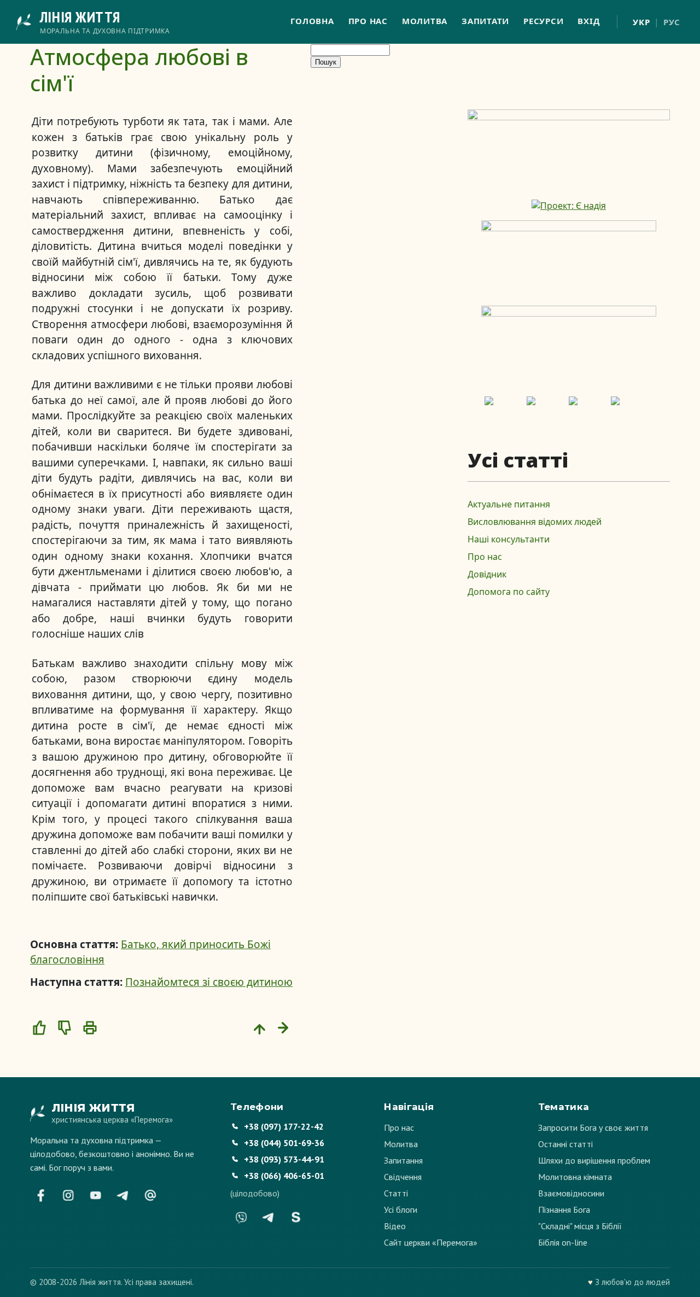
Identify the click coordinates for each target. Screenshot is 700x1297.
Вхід (588, 20)
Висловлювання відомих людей (535, 522)
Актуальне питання (509, 504)
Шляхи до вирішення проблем (594, 1160)
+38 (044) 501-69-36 (284, 1142)
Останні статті (565, 1143)
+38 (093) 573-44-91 (284, 1159)
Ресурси (543, 20)
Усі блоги (400, 1209)
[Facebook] (41, 1195)
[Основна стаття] (259, 1027)
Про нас (368, 20)
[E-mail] (150, 1195)
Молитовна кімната (575, 1176)
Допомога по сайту (509, 592)
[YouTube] (96, 1195)
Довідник (487, 574)
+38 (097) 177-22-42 (284, 1126)
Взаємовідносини (571, 1193)
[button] (39, 1027)
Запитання (403, 1160)
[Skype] (296, 1217)
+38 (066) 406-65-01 (284, 1175)
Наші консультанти (509, 539)
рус (671, 21)
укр (641, 21)
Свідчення (403, 1176)
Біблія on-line (562, 1242)
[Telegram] (123, 1195)
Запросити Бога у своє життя (593, 1127)
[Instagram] (68, 1195)
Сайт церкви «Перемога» (430, 1242)
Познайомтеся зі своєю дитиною (209, 982)
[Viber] (241, 1217)
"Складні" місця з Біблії (580, 1225)
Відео (395, 1225)
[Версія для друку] (89, 1027)
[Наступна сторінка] (285, 1027)
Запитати (485, 20)
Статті (396, 1193)
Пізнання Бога (564, 1209)
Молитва (424, 20)
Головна (312, 20)
